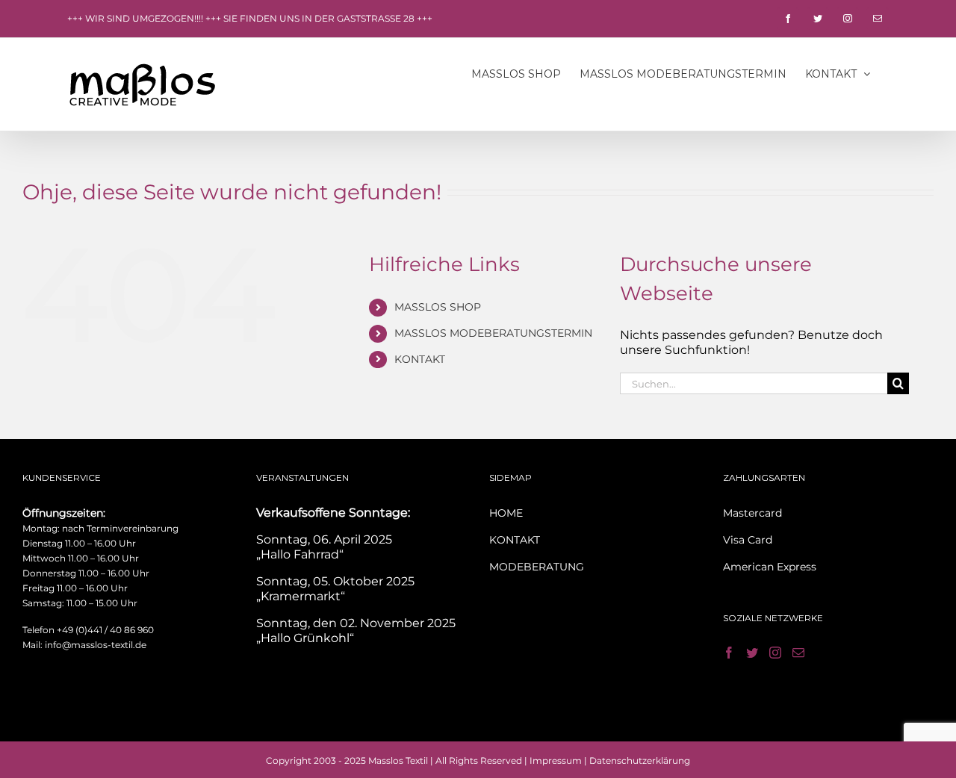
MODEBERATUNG (536, 566)
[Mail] (798, 653)
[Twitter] (752, 653)
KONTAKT (419, 359)
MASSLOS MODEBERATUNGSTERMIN (493, 333)
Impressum (556, 760)
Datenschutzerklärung (639, 760)
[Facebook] (729, 653)
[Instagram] (775, 653)
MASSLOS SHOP (437, 307)
